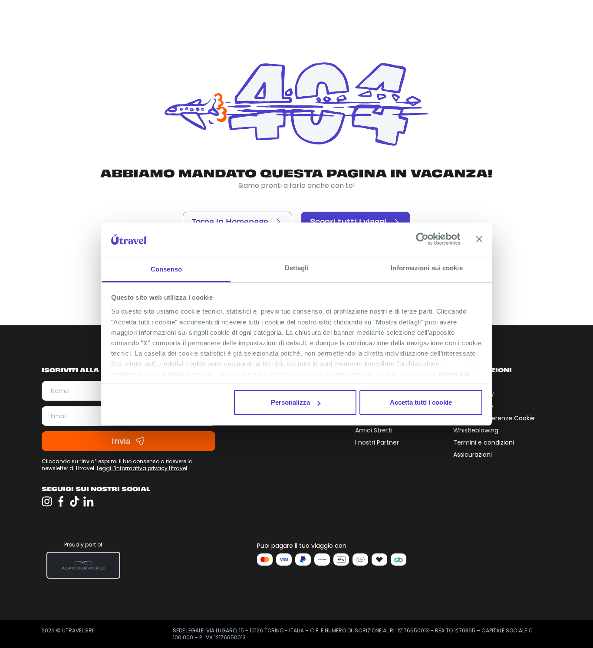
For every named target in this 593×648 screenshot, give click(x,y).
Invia (121, 441)
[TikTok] (74, 501)
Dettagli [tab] (297, 268)
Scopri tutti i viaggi (348, 221)
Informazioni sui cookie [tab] (426, 268)
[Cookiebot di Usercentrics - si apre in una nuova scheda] (422, 238)
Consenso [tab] (166, 269)
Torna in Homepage (230, 221)
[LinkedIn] (88, 501)
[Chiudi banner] (479, 239)
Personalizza (290, 402)
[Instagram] (47, 501)
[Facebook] (61, 501)
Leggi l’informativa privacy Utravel (142, 468)
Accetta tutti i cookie (421, 402)
